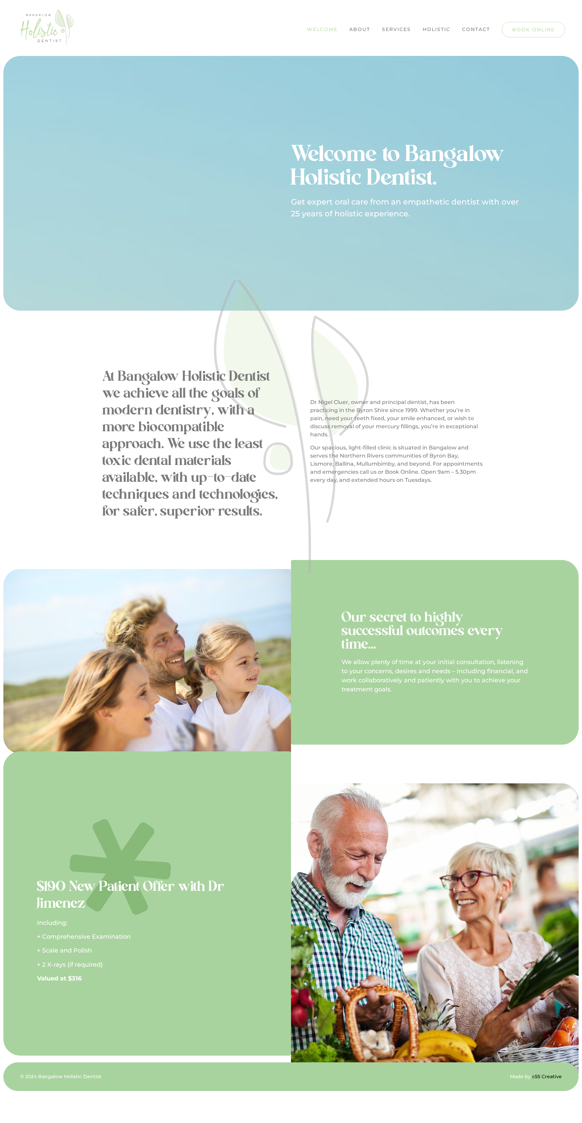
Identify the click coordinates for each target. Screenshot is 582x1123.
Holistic (436, 29)
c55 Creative (547, 1076)
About (359, 29)
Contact (476, 29)
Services (396, 29)
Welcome (322, 29)
